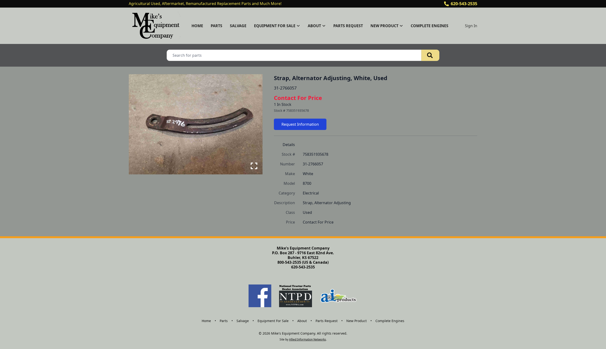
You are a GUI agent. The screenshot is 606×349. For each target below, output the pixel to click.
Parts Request (348, 25)
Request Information (300, 124)
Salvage (238, 25)
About (302, 321)
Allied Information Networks (307, 339)
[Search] (430, 55)
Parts (216, 25)
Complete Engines (429, 25)
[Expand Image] (254, 166)
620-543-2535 (464, 3)
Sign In (471, 25)
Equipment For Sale (273, 321)
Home (197, 25)
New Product (356, 321)
